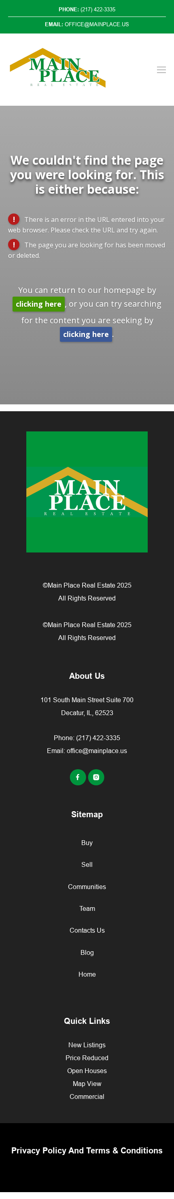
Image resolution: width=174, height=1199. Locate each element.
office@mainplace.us (97, 750)
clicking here (39, 304)
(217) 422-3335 (98, 737)
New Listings (87, 1044)
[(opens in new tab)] (79, 783)
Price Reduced (87, 1057)
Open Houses (87, 1070)
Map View (87, 1083)
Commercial (87, 1096)
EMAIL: (87, 24)
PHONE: (87, 9)
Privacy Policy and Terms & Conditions (87, 1150)
